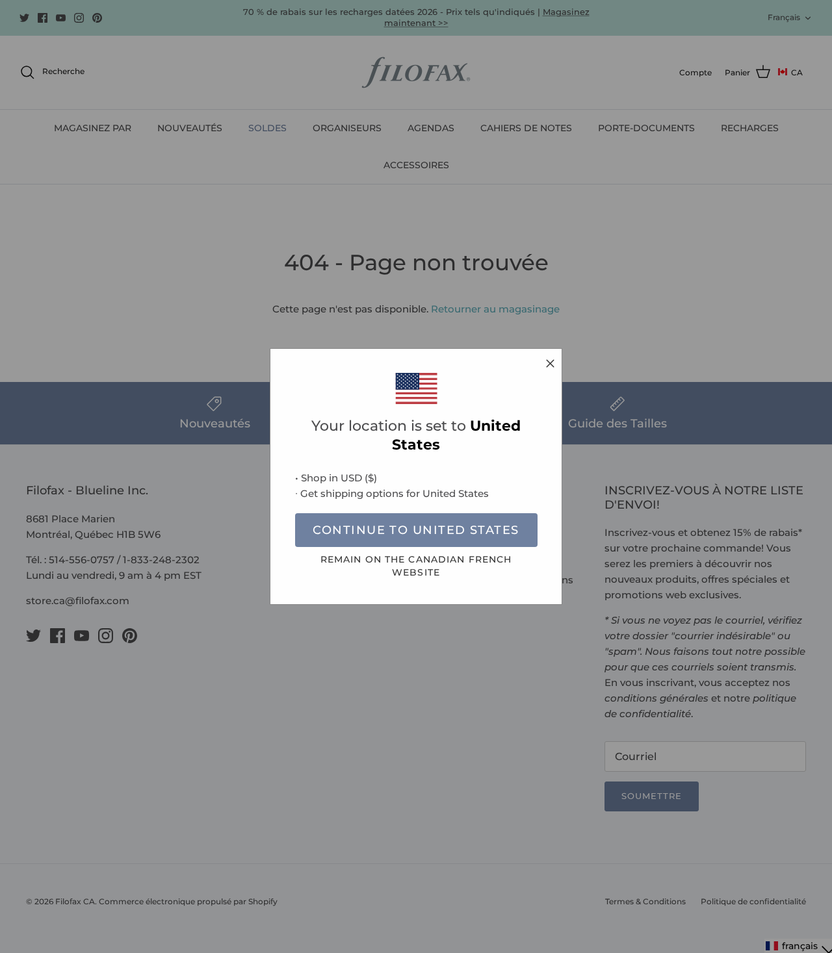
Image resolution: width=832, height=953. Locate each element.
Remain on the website (416, 565)
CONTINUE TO (416, 530)
